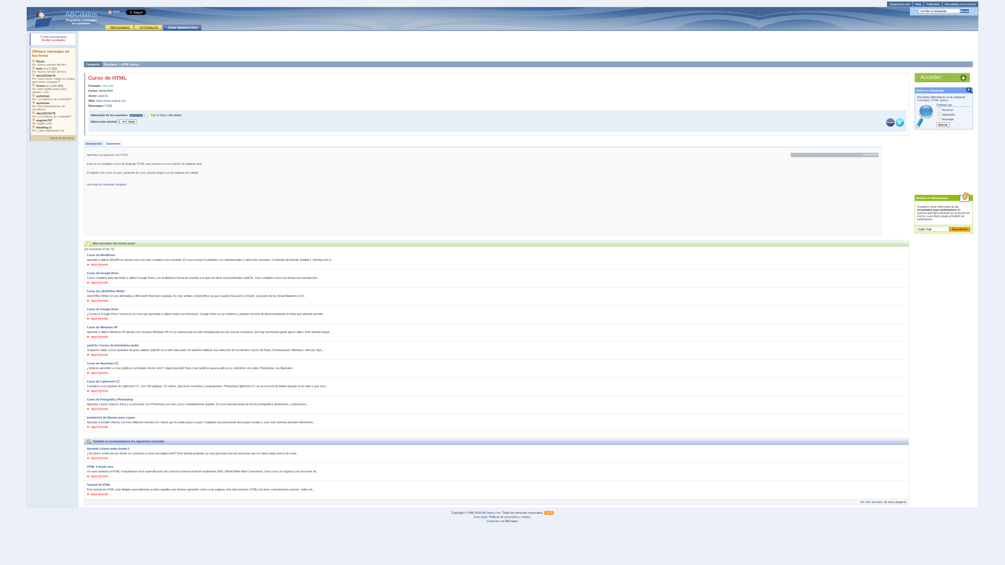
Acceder (930, 77)
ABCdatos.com (491, 512)
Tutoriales (110, 64)
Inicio (116, 11)
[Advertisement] (528, 46)
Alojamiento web (900, 4)
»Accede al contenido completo (106, 184)
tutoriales (90, 20)
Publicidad (932, 4)
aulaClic (103, 95)
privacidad (510, 516)
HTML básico (130, 64)
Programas (73, 20)
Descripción (94, 143)
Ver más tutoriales (871, 502)
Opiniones (113, 143)
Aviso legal (480, 516)
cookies (526, 516)
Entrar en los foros (62, 138)
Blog (918, 4)
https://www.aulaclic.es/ (111, 100)
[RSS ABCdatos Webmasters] (549, 512)
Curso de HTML (107, 78)
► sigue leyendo (97, 264)
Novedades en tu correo (960, 4)
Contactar (493, 521)
